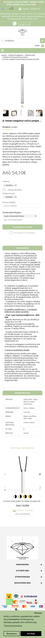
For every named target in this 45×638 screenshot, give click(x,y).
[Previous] (5, 474)
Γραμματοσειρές (8, 193)
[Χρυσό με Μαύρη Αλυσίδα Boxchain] (30, 498)
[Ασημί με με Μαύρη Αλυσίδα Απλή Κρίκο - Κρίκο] (15, 498)
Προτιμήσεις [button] (11, 634)
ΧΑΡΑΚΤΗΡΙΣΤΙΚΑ (22, 393)
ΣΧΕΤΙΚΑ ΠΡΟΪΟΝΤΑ (22, 448)
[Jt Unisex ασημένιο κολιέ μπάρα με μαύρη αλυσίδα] (22, 84)
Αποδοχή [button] (31, 634)
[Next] (39, 474)
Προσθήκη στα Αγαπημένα (24, 233)
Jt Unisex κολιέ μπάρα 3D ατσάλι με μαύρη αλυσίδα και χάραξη (22, 501)
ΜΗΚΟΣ (7, 181)
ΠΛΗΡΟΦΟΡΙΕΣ (22, 248)
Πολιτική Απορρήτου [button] (13, 626)
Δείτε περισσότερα (22, 514)
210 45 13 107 (24, 25)
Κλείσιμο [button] (38, 613)
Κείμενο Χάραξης (9, 202)
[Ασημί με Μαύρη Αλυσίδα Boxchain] (20, 498)
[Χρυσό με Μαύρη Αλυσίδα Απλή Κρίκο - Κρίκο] (25, 498)
